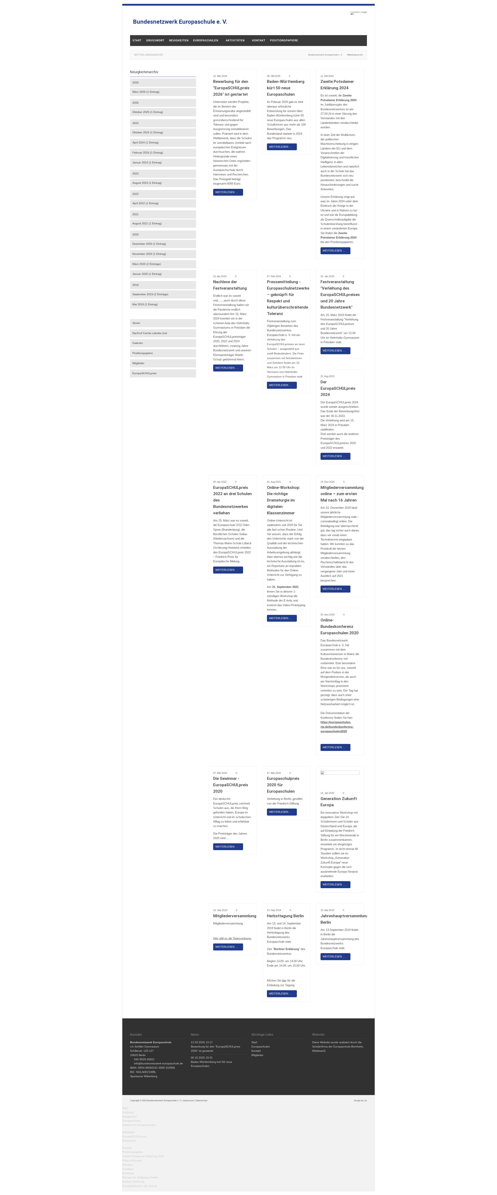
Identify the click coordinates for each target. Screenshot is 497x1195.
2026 (135, 82)
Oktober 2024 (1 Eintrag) (147, 132)
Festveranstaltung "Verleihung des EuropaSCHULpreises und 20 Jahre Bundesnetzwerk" (340, 294)
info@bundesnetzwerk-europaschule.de (158, 1063)
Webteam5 (319, 1050)
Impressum (188, 1100)
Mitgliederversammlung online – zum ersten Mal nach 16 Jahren (342, 494)
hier (284, 980)
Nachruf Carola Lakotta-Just (149, 333)
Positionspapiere (142, 353)
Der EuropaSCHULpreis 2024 (338, 388)
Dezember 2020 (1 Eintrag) (149, 243)
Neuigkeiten (129, 1116)
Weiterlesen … (225, 191)
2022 (135, 193)
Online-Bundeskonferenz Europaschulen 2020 (340, 626)
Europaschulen (131, 1120)
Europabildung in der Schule (139, 1185)
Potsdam (127, 1164)
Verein (136, 323)
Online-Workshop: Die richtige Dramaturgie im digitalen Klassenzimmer (283, 500)
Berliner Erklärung (133, 1181)
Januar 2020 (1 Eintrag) (147, 273)
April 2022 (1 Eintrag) (145, 203)
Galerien (137, 343)
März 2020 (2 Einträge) (146, 264)
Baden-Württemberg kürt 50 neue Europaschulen (285, 88)
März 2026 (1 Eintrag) (145, 91)
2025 (135, 102)
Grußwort (128, 1112)
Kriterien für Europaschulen (139, 1124)
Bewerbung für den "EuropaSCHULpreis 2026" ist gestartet (231, 88)
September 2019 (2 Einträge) (150, 294)
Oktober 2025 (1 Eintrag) (147, 112)
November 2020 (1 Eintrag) (149, 253)
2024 (135, 123)
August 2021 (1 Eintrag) (147, 223)
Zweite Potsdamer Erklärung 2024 (143, 1156)
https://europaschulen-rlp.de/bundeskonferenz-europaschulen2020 (337, 726)
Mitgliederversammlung (234, 916)
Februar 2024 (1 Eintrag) (147, 152)
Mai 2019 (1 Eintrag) (145, 304)
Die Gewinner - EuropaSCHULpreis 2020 (230, 785)
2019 (135, 284)
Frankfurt (128, 1169)
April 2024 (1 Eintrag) (145, 142)
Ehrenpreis (129, 1140)
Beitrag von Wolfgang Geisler (140, 1177)
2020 (135, 234)
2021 (135, 214)
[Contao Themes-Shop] (359, 13)
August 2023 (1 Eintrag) (147, 182)
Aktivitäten (128, 1132)
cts (365, 1100)
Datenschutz (201, 1100)
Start (125, 1108)
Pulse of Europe (132, 1160)
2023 (135, 173)
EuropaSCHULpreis (144, 373)
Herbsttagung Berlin (285, 916)
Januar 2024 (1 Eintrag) (147, 162)
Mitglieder (138, 363)
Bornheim (128, 1173)
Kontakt (127, 1147)
